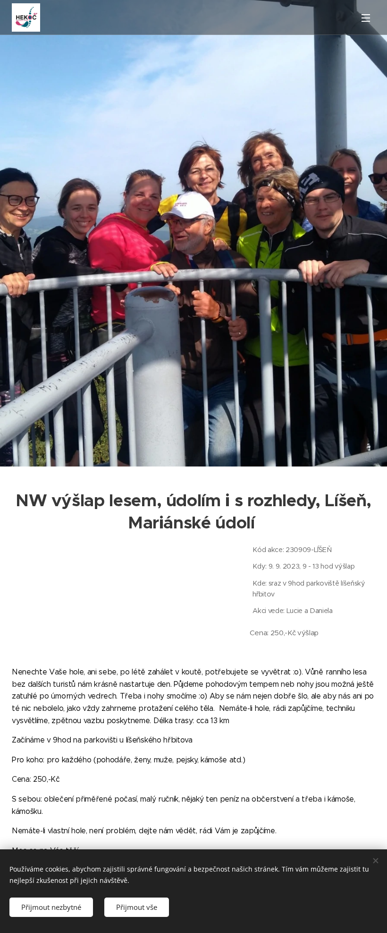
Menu (365, 17)
